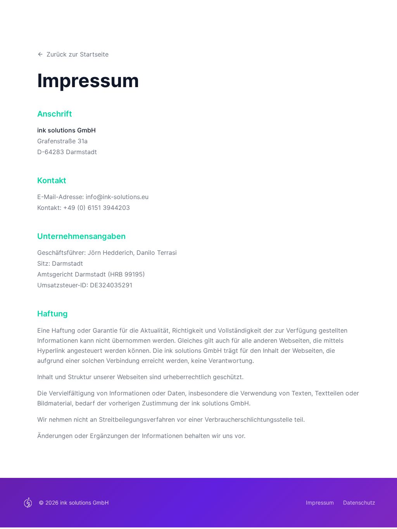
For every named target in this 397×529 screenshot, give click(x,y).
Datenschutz (359, 502)
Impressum (320, 502)
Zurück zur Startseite (78, 54)
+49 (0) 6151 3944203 (96, 207)
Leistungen (303, 24)
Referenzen (344, 24)
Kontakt (381, 24)
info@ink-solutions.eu (117, 197)
